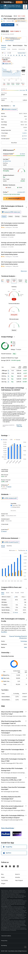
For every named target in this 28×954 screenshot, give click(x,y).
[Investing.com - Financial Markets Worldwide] (9, 2)
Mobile (3, 877)
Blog (2, 874)
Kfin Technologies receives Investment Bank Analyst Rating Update (12, 224)
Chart (9, 45)
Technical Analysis (8, 276)
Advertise (17, 877)
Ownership (14, 49)
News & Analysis (18, 45)
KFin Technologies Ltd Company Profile (13, 620)
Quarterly (9, 545)
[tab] (8, 281)
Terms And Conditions (6, 935)
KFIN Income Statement (9, 538)
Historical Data (22, 49)
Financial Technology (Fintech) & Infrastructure (18, 637)
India (25, 647)
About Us (17, 874)
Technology (24, 641)
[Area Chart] (5, 53)
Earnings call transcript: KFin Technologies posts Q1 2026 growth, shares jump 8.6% (13, 243)
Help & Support (19, 880)
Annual (3, 545)
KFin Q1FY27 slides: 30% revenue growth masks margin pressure (13, 234)
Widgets (3, 883)
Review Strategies (9, 40)
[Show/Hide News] (10, 53)
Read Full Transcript (19, 425)
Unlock (16, 612)
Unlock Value (22, 90)
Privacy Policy (4, 940)
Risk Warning (4, 945)
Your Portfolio (4, 880)
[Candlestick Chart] (3, 53)
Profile (8, 49)
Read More (4, 632)
